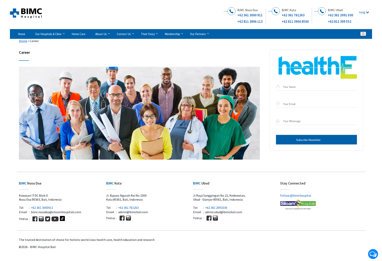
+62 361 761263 (293, 15)
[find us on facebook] (34, 219)
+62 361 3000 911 (250, 15)
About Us (101, 34)
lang (362, 12)
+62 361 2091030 (216, 208)
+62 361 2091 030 (340, 15)
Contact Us (124, 34)
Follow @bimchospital (295, 195)
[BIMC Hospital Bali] (26, 11)
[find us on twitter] (47, 219)
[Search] (363, 34)
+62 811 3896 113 (250, 21)
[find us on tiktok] (62, 219)
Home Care (78, 34)
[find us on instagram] (41, 219)
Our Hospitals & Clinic (48, 34)
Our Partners (198, 34)
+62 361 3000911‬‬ (42, 208)
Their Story (148, 34)
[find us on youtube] (55, 218)
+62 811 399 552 (339, 21)
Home (21, 34)
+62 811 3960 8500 (295, 21)
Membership (172, 34)
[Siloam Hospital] (321, 205)
